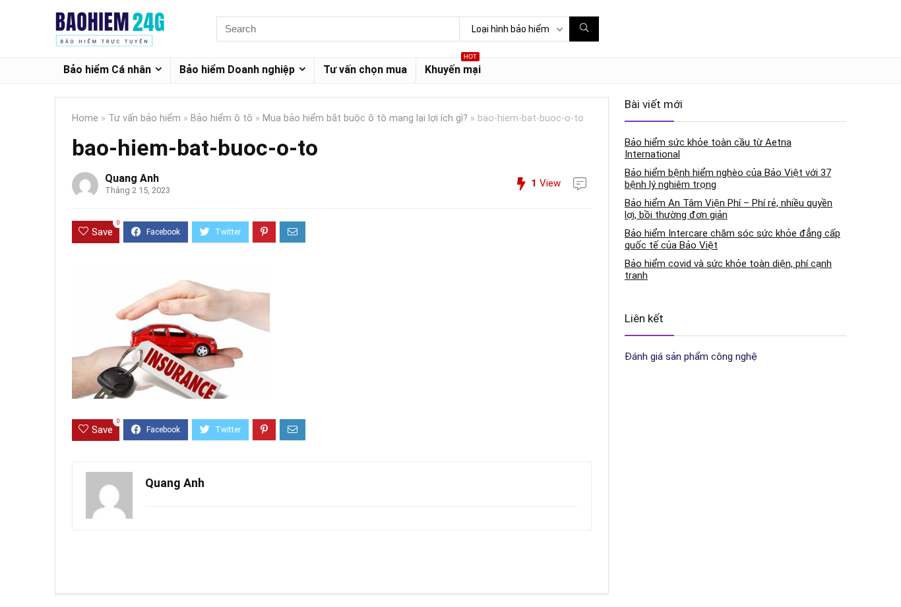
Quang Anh (132, 178)
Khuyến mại (453, 67)
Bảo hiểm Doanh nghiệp (237, 69)
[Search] (584, 29)
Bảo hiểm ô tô (222, 118)
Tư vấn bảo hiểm (144, 118)
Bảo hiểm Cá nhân (107, 69)
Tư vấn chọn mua (365, 69)
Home (85, 118)
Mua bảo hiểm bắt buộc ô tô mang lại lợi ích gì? (365, 118)
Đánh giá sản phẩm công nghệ (691, 356)
